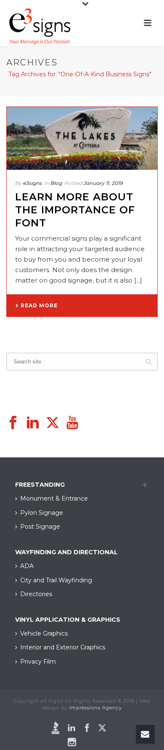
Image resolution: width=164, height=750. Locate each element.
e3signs (32, 183)
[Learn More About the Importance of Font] (82, 138)
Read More (39, 305)
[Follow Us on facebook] (13, 423)
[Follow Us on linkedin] (33, 423)
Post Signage (40, 526)
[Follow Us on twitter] (52, 423)
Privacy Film (38, 661)
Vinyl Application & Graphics (67, 619)
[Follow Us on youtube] (72, 423)
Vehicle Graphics (44, 633)
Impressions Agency (95, 708)
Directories (36, 594)
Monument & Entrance (54, 498)
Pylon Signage (41, 512)
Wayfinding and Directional (66, 552)
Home (80, 96)
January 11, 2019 (103, 183)
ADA (27, 566)
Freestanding (40, 484)
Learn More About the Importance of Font (75, 210)
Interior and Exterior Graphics (62, 647)
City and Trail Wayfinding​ (56, 580)
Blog (56, 183)
